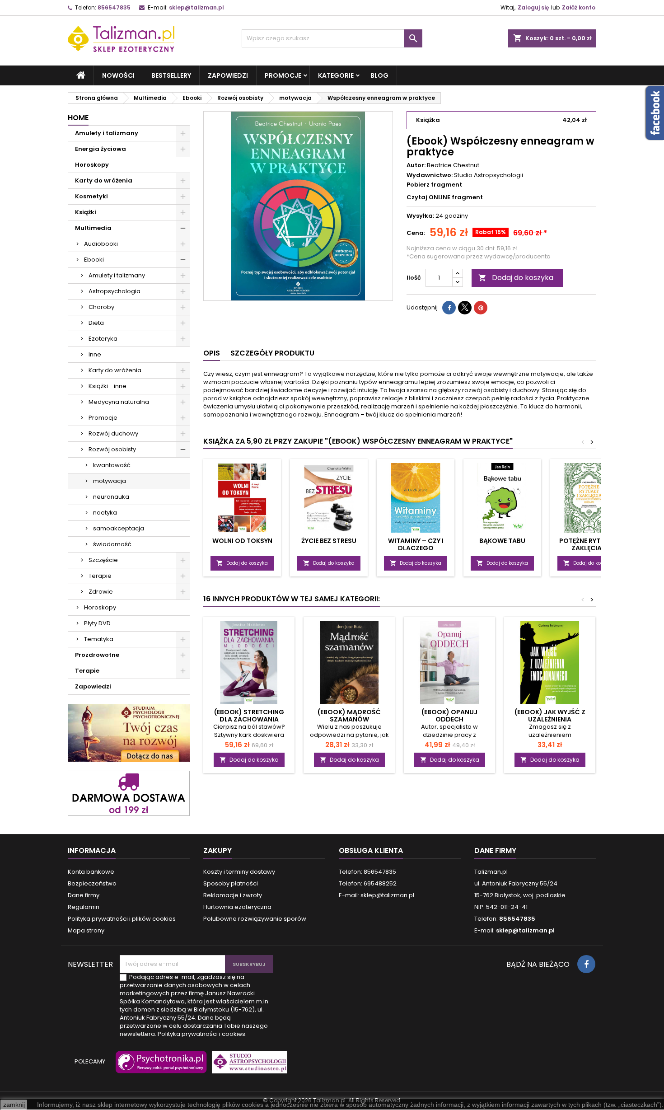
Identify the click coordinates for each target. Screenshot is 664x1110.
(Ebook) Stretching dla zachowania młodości (249, 719)
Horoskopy (92, 164)
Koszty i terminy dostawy (239, 871)
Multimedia (93, 228)
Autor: (416, 165)
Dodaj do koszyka (515, 277)
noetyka (105, 512)
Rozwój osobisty (112, 449)
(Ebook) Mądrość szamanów (349, 715)
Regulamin (83, 907)
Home (78, 117)
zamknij (14, 1104)
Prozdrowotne (97, 655)
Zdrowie (101, 591)
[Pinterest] (480, 307)
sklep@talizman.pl (196, 7)
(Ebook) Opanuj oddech (449, 715)
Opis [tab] (211, 353)
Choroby (101, 307)
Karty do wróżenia (103, 180)
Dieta (96, 322)
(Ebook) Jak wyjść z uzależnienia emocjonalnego (549, 719)
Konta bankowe (91, 871)
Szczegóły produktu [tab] (272, 353)
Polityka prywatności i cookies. (202, 1034)
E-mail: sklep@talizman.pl (376, 895)
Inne (95, 354)
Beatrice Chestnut (453, 165)
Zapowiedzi (228, 75)
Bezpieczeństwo (92, 883)
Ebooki (94, 259)
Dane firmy (83, 895)
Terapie (100, 575)
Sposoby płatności (230, 883)
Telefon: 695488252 (368, 883)
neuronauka (111, 496)
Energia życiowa (100, 149)
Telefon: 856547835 (367, 871)
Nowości (118, 75)
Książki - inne (107, 386)
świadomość (112, 544)
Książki (85, 212)
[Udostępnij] (449, 307)
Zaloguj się (533, 7)
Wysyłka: (420, 216)
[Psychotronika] (159, 1066)
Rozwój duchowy (113, 433)
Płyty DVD (97, 623)
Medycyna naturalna (119, 402)
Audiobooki (101, 243)
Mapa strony (86, 930)
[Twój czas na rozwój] (129, 732)
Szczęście (103, 560)
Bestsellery (171, 75)
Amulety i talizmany (106, 133)
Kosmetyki (91, 196)
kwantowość (112, 465)
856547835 (114, 7)
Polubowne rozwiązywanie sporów (254, 918)
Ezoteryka (103, 338)
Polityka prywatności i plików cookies (122, 918)
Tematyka (98, 639)
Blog (379, 75)
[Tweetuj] (465, 307)
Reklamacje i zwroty (232, 895)
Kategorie (336, 75)
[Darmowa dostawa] (129, 792)
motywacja (109, 481)
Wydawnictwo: (430, 175)
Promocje (283, 75)
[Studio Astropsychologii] (247, 1066)
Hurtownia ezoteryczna (237, 907)
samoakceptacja (118, 528)
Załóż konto (578, 7)
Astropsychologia (114, 291)
